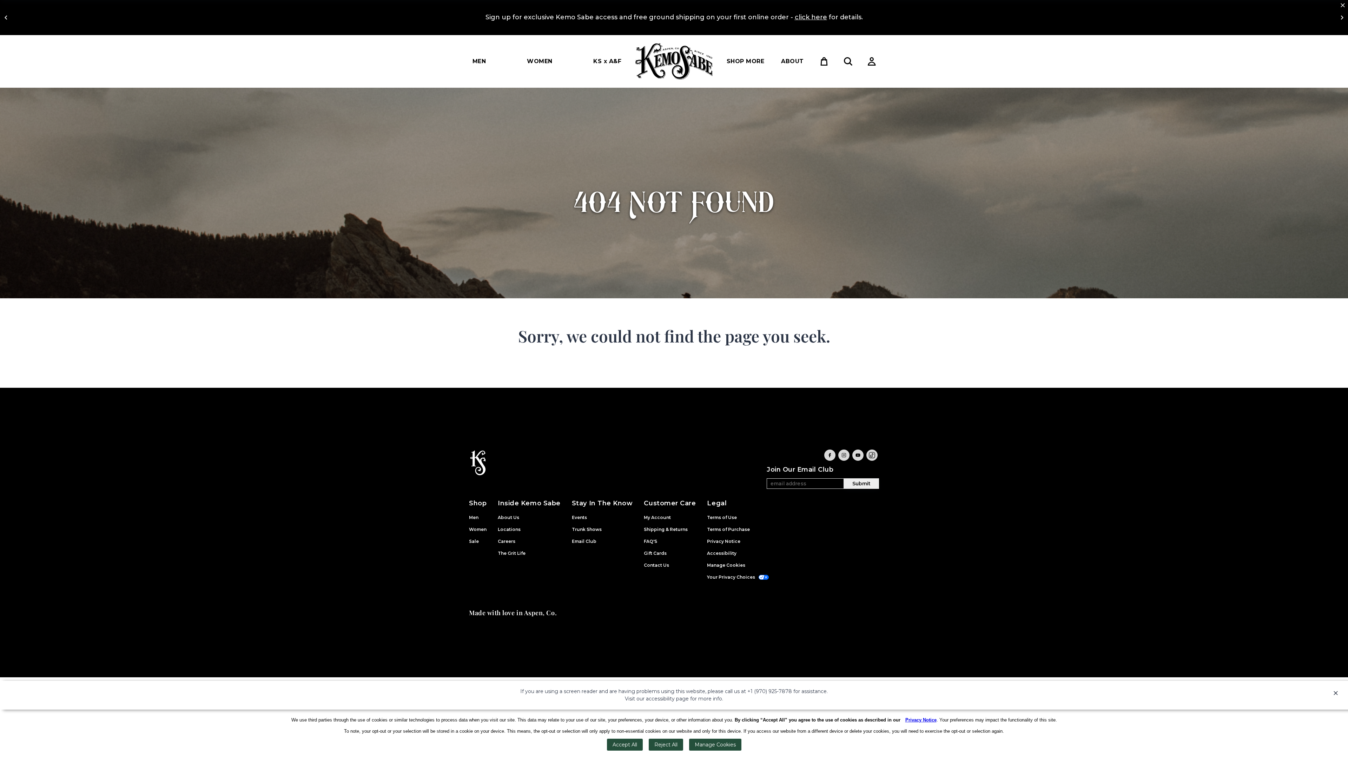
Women (539, 61)
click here (811, 17)
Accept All (625, 745)
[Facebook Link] (830, 455)
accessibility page (667, 699)
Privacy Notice (921, 720)
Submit (861, 483)
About (792, 61)
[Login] (872, 61)
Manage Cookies (715, 745)
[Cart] (824, 61)
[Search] (848, 61)
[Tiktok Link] (872, 455)
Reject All (666, 745)
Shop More (745, 61)
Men (479, 61)
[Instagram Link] (844, 455)
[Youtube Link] (858, 455)
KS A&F (607, 61)
